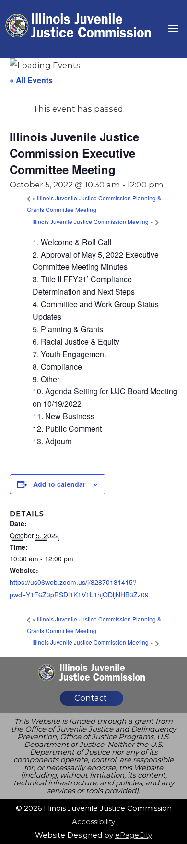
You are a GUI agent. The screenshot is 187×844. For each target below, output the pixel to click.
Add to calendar (59, 484)
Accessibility (93, 821)
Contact (90, 698)
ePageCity (133, 835)
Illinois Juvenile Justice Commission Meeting (92, 221)
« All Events (31, 80)
